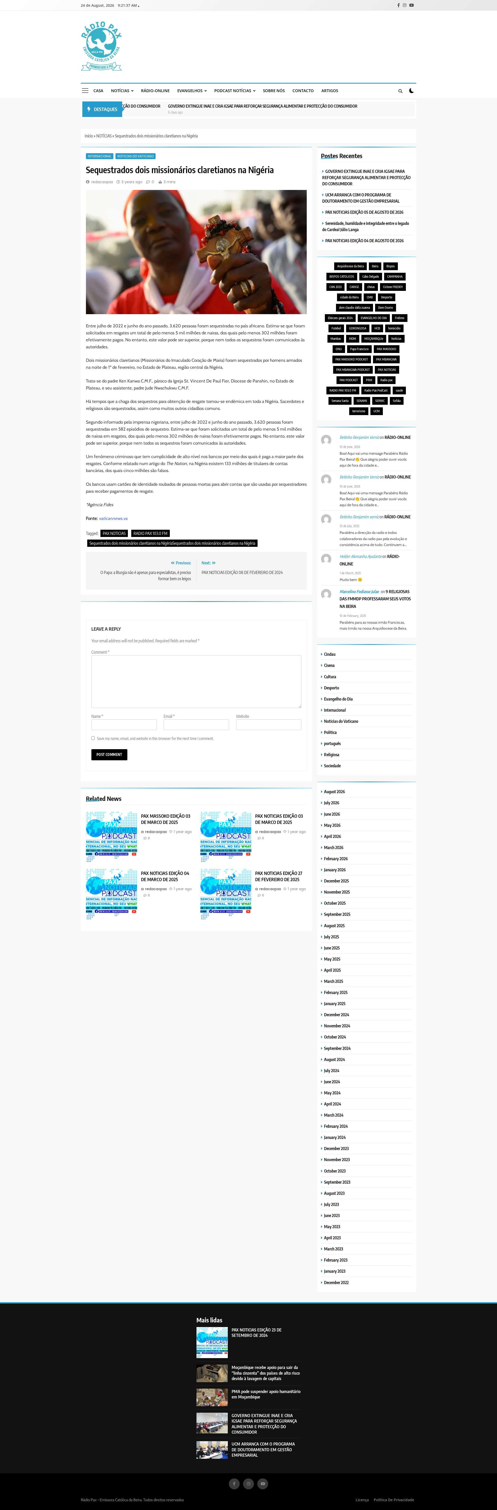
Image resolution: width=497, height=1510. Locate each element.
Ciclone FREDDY (393, 287)
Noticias (396, 339)
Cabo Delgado (370, 276)
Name (97, 716)
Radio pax (386, 380)
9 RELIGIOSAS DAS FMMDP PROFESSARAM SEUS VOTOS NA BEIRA (375, 599)
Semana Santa (340, 401)
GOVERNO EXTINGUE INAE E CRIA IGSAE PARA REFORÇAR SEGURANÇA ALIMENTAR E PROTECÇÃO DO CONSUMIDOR (230, 106)
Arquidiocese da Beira (350, 266)
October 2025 (335, 903)
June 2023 (332, 1215)
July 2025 (331, 936)
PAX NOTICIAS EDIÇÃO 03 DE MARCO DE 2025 (279, 819)
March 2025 (333, 981)
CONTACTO (303, 90)
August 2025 (334, 925)
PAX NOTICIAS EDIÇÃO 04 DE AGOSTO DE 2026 (364, 240)
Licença (362, 1499)
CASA (98, 90)
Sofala (396, 401)
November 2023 (337, 1159)
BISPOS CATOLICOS (342, 276)
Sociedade (332, 765)
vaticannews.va (113, 518)
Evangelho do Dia (338, 699)
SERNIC (380, 401)
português (332, 743)
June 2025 (332, 948)
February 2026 (336, 858)
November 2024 (337, 1025)
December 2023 (336, 1148)
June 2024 (332, 1081)
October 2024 (335, 1037)
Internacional (99, 156)
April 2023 (332, 1237)
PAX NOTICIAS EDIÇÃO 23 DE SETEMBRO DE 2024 (257, 1332)
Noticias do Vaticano (136, 156)
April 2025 (332, 970)
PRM (369, 380)
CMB (370, 297)
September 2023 (337, 1182)
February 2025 (336, 992)
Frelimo (399, 318)
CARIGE (354, 287)
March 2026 (333, 847)
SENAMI (362, 401)
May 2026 (332, 825)
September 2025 (337, 914)
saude (399, 390)
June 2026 (332, 814)
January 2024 (335, 1137)
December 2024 (336, 1014)
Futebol (336, 328)
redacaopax (102, 182)
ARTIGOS (329, 90)
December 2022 (336, 1282)
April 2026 (332, 836)
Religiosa (331, 754)
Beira (375, 266)
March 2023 (333, 1248)
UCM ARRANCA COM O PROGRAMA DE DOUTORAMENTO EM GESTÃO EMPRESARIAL (263, 1449)
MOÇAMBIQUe (373, 339)
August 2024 (334, 1059)
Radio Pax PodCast (376, 390)
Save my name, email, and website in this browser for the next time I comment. (155, 738)
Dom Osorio (385, 308)
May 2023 (332, 1226)
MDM (352, 339)
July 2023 (331, 1204)
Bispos (390, 266)
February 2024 (336, 1126)
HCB (377, 328)
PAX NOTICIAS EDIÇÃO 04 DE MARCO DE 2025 (165, 876)
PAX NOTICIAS (114, 533)
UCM (377, 411)
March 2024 (333, 1115)
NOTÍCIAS (120, 90)
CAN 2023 (335, 287)
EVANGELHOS (189, 90)
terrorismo (358, 411)
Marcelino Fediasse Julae (359, 591)
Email (169, 716)
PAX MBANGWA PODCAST (353, 370)
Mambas (336, 339)
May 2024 (332, 1092)
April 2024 (332, 1104)
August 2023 (334, 1193)
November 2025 (337, 892)
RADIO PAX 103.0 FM (150, 533)
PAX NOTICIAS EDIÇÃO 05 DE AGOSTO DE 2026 (364, 212)
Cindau (329, 654)
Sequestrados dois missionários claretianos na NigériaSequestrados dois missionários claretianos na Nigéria (172, 543)
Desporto (386, 297)
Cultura (330, 676)
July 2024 (331, 1070)
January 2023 (334, 1271)
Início (89, 135)
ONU (339, 349)
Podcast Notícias (232, 90)
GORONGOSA (357, 328)
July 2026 (331, 802)
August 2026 (334, 791)
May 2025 (332, 959)
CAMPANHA (395, 276)
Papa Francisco (359, 349)
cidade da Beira (349, 297)
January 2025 (335, 1003)
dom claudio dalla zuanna (354, 308)
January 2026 (335, 869)
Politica (330, 732)
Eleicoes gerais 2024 (340, 318)
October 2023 (335, 1171)
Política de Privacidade (394, 1499)
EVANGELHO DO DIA (374, 318)
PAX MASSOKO (386, 349)
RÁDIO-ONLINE (155, 90)
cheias (371, 287)
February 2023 (335, 1260)
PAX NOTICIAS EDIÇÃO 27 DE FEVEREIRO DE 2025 (278, 876)
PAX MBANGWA (386, 359)
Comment (100, 652)
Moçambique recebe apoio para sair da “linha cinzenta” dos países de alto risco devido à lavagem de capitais (266, 1373)
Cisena (329, 665)
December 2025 (336, 880)
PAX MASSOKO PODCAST (351, 359)
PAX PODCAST (349, 380)
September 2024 (337, 1048)
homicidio (394, 328)
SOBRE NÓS (274, 90)
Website (242, 716)
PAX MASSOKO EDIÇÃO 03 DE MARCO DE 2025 (165, 819)
